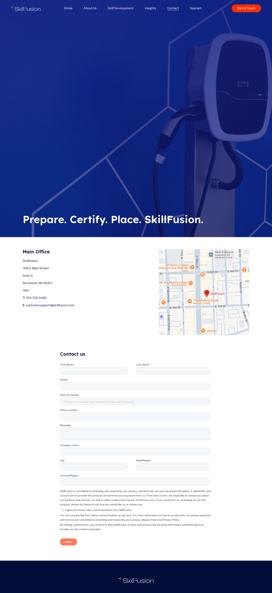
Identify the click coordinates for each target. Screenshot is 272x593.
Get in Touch (246, 8)
